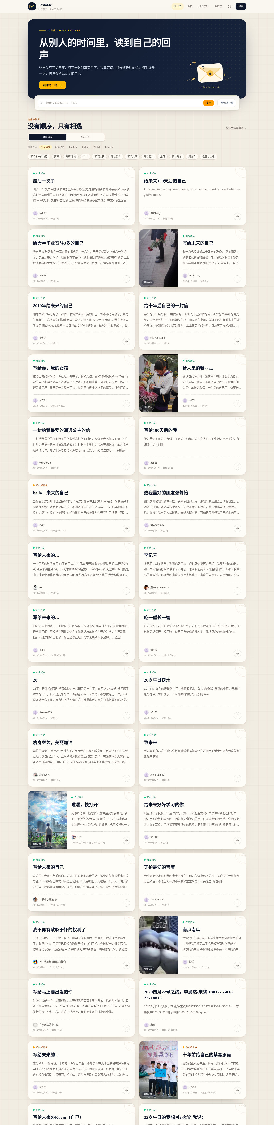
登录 (240, 6)
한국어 (97, 146)
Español (109, 146)
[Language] (229, 6)
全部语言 (45, 146)
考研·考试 (71, 156)
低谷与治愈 (208, 156)
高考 (56, 156)
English (73, 146)
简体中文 (59, 146)
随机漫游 (48, 137)
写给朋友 (148, 156)
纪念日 (192, 156)
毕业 (85, 156)
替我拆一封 (227, 103)
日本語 (85, 146)
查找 (208, 103)
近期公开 (85, 137)
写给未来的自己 (38, 156)
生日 (162, 156)
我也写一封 (50, 85)
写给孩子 (99, 156)
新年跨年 (177, 156)
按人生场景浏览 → (236, 128)
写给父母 (132, 156)
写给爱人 (116, 156)
